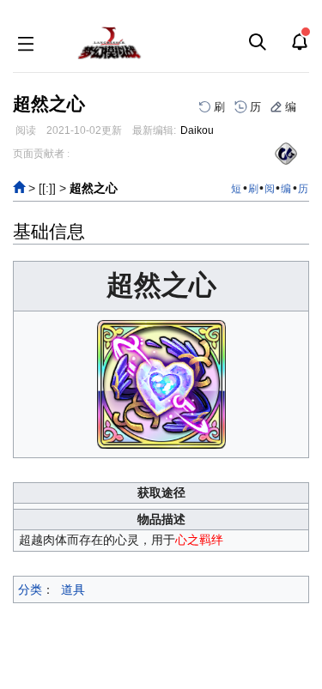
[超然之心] (161, 383)
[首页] (19, 188)
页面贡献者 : (41, 154)
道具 (73, 589)
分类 (30, 589)
